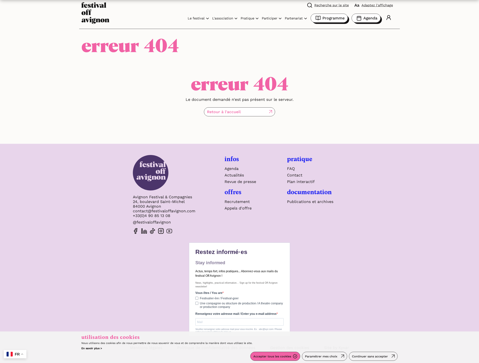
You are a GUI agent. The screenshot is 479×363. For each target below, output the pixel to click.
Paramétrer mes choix (321, 356)
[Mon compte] (388, 18)
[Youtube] (169, 231)
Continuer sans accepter (370, 356)
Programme (333, 18)
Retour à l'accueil (224, 111)
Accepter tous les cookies (272, 356)
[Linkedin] (144, 231)
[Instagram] (161, 231)
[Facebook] (135, 231)
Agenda (370, 18)
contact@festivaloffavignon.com (164, 211)
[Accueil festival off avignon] (95, 12)
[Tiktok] (152, 231)
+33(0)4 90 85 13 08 (151, 215)
